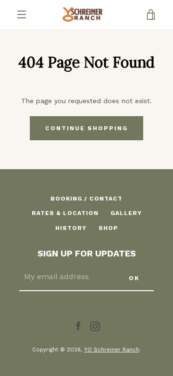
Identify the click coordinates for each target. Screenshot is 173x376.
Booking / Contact (86, 198)
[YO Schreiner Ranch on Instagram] (95, 325)
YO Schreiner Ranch (111, 350)
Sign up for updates (86, 253)
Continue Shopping (86, 128)
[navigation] (22, 14)
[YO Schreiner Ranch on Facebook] (78, 325)
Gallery (126, 213)
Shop (108, 228)
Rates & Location (65, 213)
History (70, 228)
